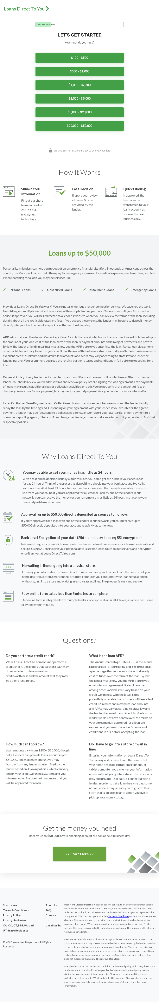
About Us (52, 905)
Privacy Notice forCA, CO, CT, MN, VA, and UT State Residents (18, 925)
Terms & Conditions (16, 910)
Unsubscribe (52, 925)
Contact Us (51, 918)
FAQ (48, 910)
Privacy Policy (12, 915)
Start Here (10, 905)
